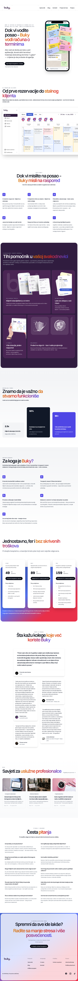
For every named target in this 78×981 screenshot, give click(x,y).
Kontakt (55, 8)
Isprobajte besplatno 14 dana (14, 63)
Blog (49, 8)
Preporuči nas (64, 8)
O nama (42, 962)
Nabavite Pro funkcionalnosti (40, 578)
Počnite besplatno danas (14, 578)
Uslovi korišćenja (69, 962)
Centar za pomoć (57, 962)
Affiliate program (32, 968)
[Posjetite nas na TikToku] (74, 973)
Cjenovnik (42, 8)
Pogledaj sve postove (68, 772)
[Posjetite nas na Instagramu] (70, 973)
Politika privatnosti (70, 965)
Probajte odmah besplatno (39, 946)
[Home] (7, 7)
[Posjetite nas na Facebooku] (66, 973)
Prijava (72, 8)
